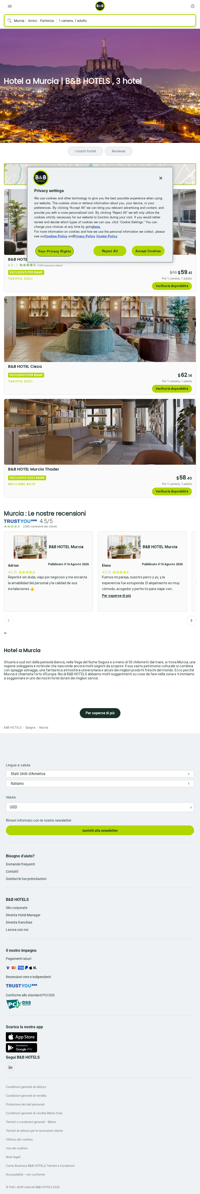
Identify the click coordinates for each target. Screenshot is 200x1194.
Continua (191, 620)
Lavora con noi (17, 930)
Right (191, 222)
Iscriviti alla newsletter (100, 831)
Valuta (11, 797)
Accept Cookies (148, 251)
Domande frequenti (20, 864)
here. (97, 226)
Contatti (12, 871)
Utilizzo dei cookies (19, 1139)
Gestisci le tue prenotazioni (26, 879)
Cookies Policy (56, 236)
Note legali (13, 1157)
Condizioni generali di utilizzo (26, 1087)
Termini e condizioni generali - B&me (31, 1122)
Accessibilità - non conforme (25, 1174)
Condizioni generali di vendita (26, 1095)
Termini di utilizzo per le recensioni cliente (34, 1130)
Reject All (110, 251)
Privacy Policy (84, 236)
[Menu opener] (10, 6)
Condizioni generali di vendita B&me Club (34, 1113)
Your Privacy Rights (54, 251)
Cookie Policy (106, 236)
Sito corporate (16, 908)
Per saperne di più (116, 596)
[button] (142, 571)
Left (9, 222)
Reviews (118, 151)
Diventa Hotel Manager (23, 915)
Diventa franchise (19, 922)
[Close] (160, 178)
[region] (100, 214)
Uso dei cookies (17, 1148)
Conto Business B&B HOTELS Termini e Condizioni (40, 1165)
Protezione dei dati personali (25, 1104)
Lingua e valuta (18, 765)
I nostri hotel (85, 151)
